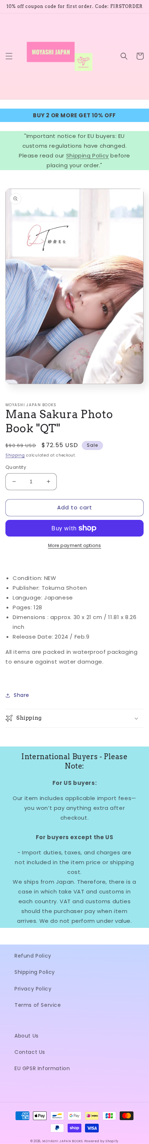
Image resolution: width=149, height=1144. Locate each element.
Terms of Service (37, 1005)
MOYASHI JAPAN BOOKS (62, 1141)
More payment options (74, 545)
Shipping (15, 455)
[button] (9, 56)
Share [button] (21, 695)
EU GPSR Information (42, 1068)
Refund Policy (32, 955)
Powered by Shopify (101, 1141)
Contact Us (29, 1052)
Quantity (15, 467)
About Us (26, 1035)
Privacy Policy (32, 988)
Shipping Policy (87, 155)
